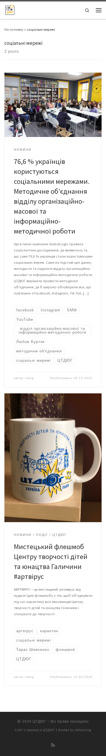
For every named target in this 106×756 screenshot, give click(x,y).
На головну (13, 29)
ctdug (29, 378)
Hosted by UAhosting (74, 730)
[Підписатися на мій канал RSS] (53, 745)
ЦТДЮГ (39, 721)
